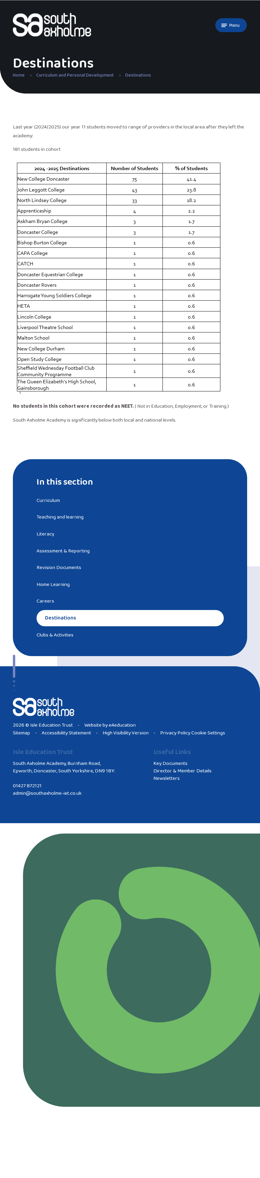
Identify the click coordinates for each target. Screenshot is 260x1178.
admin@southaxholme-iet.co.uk (47, 793)
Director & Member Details (182, 771)
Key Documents (170, 763)
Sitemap (21, 733)
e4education (122, 725)
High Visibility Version (126, 733)
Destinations (138, 75)
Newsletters (166, 778)
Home (19, 75)
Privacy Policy (175, 733)
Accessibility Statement (66, 733)
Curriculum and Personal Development (75, 75)
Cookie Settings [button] (208, 733)
